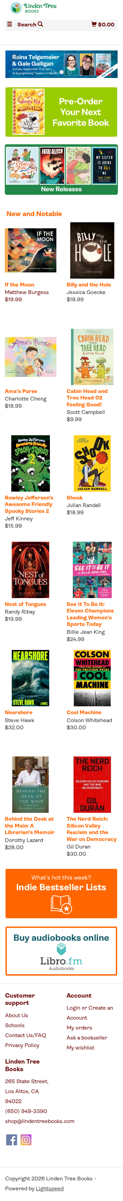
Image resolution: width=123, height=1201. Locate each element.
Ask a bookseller (87, 1038)
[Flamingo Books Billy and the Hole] (92, 250)
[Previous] (14, 56)
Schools (15, 1026)
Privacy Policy (22, 1045)
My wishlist (80, 1048)
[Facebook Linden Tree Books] (11, 1139)
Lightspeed (50, 1189)
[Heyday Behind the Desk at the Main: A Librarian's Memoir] (30, 784)
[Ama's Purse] (30, 357)
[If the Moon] (30, 250)
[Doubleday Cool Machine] (92, 678)
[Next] (108, 56)
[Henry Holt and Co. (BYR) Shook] (92, 463)
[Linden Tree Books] (33, 11)
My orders (79, 1028)
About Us (16, 1016)
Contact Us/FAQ (25, 1036)
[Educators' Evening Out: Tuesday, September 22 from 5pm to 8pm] (65, 64)
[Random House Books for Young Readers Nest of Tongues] (30, 570)
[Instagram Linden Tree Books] (25, 1139)
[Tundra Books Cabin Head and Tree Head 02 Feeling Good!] (92, 357)
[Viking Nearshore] (30, 678)
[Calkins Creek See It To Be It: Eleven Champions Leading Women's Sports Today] (92, 570)
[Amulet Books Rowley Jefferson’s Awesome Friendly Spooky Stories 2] (30, 463)
